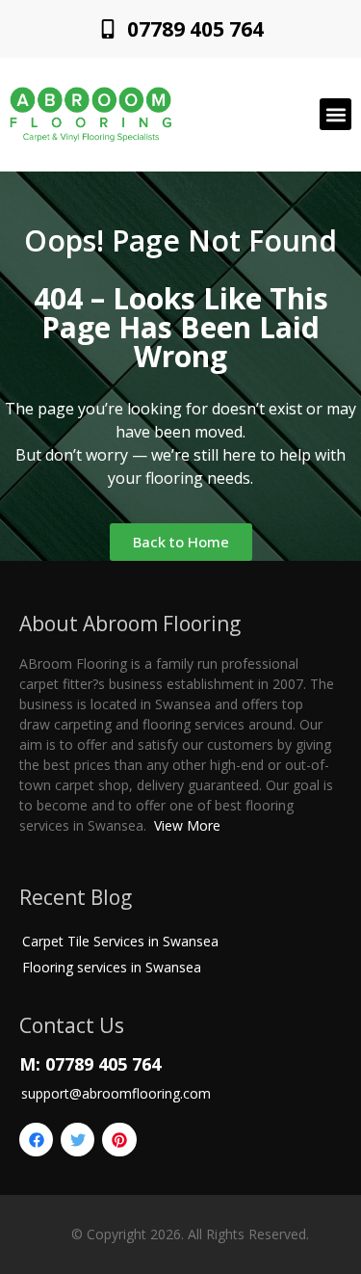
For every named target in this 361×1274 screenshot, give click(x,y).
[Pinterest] (119, 1139)
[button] (335, 114)
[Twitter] (77, 1139)
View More (187, 825)
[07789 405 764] (107, 29)
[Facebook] (36, 1139)
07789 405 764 (195, 28)
